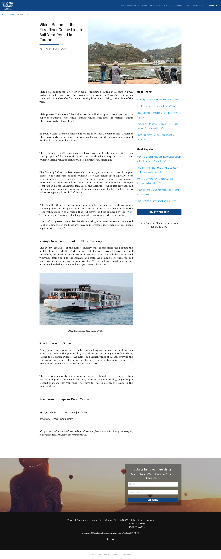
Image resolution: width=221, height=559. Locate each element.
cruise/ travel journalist (74, 412)
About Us (96, 520)
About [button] (187, 5)
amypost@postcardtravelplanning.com (102, 533)
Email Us (161, 223)
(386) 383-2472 (159, 226)
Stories (166, 5)
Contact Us (110, 520)
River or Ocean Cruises (57, 49)
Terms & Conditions (78, 520)
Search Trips (177, 5)
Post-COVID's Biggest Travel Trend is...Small (157, 200)
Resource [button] (197, 5)
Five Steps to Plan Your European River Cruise (157, 99)
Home (123, 5)
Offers (145, 5)
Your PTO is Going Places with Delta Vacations (158, 106)
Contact (212, 5)
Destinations (155, 5)
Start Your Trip (159, 212)
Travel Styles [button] (133, 5)
